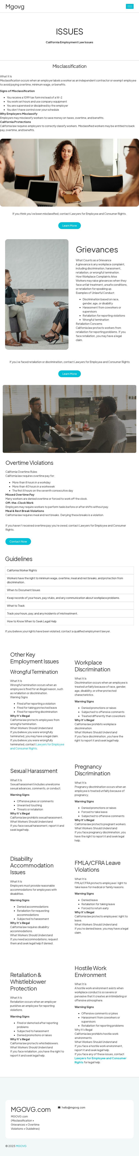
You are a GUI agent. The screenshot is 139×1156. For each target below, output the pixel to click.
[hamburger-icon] (130, 6)
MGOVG (21, 1146)
